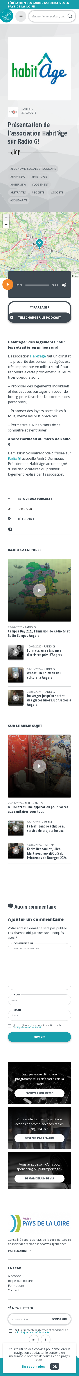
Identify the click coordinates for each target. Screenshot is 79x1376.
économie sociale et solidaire (34, 169)
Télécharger (27, 519)
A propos (14, 1276)
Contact (14, 1290)
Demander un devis (39, 1178)
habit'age (40, 177)
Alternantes (34, 803)
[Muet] (64, 285)
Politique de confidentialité (27, 1027)
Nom (16, 994)
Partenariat (18, 1251)
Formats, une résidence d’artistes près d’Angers (44, 652)
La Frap (49, 845)
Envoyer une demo (39, 1093)
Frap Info (18, 177)
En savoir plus (33, 1366)
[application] (39, 284)
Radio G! (27, 109)
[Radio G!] (13, 115)
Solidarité (19, 200)
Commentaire (23, 943)
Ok (54, 1366)
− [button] (6, 224)
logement (41, 184)
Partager (41, 307)
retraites (19, 192)
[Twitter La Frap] (34, 1339)
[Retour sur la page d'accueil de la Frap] (6, 15)
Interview (19, 184)
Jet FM (48, 822)
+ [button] (6, 217)
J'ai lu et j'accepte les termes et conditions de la (37, 1026)
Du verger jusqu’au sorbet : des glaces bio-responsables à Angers (49, 700)
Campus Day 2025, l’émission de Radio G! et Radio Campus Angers (39, 633)
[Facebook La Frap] (45, 1339)
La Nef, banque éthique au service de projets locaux (46, 828)
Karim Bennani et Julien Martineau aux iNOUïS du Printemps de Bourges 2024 (46, 853)
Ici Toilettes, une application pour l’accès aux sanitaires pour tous (38, 809)
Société (39, 192)
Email (17, 1010)
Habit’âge (38, 356)
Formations (16, 1285)
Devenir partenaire (39, 1138)
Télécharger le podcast (39, 317)
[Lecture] (8, 284)
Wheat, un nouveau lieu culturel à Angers (44, 675)
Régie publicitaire (20, 1281)
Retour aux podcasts (35, 499)
